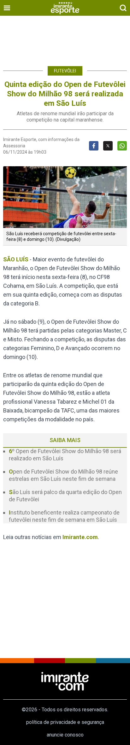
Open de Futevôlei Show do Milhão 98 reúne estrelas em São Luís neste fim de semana (63, 475)
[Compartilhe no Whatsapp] (122, 146)
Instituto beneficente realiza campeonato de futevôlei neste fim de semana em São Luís (64, 516)
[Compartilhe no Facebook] (93, 146)
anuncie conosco (65, 735)
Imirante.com (80, 537)
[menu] (7, 8)
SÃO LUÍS (15, 259)
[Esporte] (65, 8)
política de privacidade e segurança (65, 722)
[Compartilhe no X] (108, 146)
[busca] (123, 8)
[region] (65, 38)
